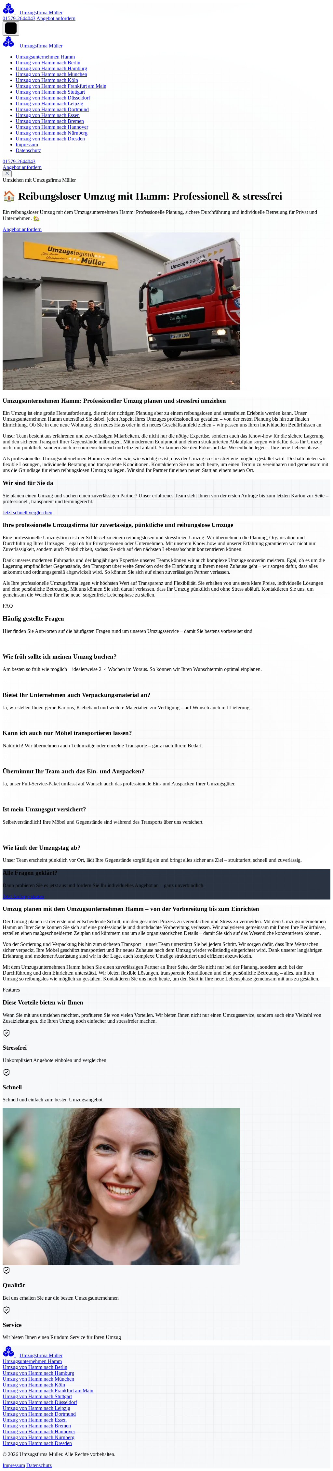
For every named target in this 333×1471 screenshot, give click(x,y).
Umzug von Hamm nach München (51, 74)
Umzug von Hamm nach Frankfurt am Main (61, 86)
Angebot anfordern (55, 18)
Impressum (27, 144)
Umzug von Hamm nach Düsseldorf (53, 97)
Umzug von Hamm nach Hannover (52, 127)
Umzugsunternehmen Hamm (45, 56)
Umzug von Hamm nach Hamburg (51, 68)
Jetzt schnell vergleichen (27, 512)
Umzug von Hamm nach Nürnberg (51, 133)
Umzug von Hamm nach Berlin (48, 62)
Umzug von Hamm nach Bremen (50, 121)
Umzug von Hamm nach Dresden (50, 138)
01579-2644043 (19, 18)
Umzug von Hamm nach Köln (47, 80)
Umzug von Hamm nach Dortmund (52, 109)
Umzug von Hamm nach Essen (48, 115)
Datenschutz (28, 150)
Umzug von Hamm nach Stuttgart (50, 92)
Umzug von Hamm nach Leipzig (49, 103)
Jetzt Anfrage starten (23, 896)
